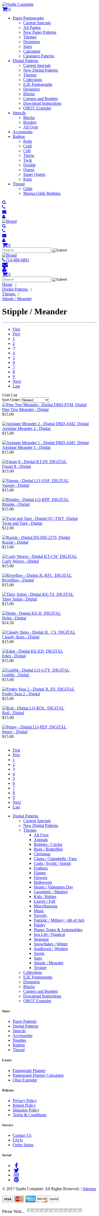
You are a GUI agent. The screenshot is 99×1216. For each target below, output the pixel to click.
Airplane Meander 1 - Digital (26, 447)
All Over (30, 127)
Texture (40, 967)
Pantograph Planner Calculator (38, 1075)
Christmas (42, 854)
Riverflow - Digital (18, 580)
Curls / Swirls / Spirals (52, 863)
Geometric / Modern (51, 892)
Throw (29, 155)
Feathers (41, 868)
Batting (19, 136)
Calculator (31, 51)
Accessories (22, 132)
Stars (38, 958)
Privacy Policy (25, 1100)
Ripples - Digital (16, 504)
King (27, 179)
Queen (28, 169)
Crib (27, 150)
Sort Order (11, 400)
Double (29, 165)
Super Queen (34, 174)
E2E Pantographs (37, 84)
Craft (27, 146)
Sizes (27, 46)
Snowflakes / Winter (51, 944)
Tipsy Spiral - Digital (19, 599)
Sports (39, 953)
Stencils (19, 113)
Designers (31, 41)
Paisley (40, 925)
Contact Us (22, 1135)
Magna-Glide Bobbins (41, 193)
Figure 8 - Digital (16, 466)
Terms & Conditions (29, 1115)
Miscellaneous (46, 906)
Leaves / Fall (44, 901)
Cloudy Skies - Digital (20, 637)
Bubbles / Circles (48, 844)
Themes (29, 37)
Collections (32, 79)
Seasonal (41, 939)
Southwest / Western (51, 948)
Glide (27, 188)
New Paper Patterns (39, 32)
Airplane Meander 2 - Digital (26, 428)
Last (16, 386)
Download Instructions (42, 103)
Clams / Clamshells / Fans (55, 858)
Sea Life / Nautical (49, 934)
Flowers (40, 877)
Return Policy (24, 1105)
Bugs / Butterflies (48, 849)
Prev (16, 334)
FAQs (18, 1140)
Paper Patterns (24, 1021)
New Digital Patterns (40, 70)
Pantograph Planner (29, 1070)
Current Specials (37, 23)
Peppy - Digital (14, 731)
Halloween (43, 882)
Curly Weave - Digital (20, 561)
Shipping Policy (26, 1110)
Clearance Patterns (38, 56)
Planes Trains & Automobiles (58, 929)
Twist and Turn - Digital (22, 523)
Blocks (29, 94)
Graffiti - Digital (15, 675)
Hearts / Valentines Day (53, 887)
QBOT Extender (37, 108)
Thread (19, 184)
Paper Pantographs (28, 18)
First (16, 329)
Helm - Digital (14, 618)
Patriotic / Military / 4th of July (59, 920)
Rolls (27, 141)
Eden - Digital (14, 656)
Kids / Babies (45, 896)
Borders (29, 122)
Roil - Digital (13, 713)
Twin (27, 160)
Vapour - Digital (15, 485)
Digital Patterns (25, 60)
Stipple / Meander (48, 963)
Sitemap (89, 1189)
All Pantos (32, 27)
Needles (19, 1040)
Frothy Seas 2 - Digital (21, 694)
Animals (41, 839)
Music (39, 911)
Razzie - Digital (15, 542)
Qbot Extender (25, 1080)
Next (17, 381)
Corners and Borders (40, 98)
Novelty (40, 915)
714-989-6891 (17, 260)
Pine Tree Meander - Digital (25, 409)
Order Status (23, 1145)
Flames (40, 873)
